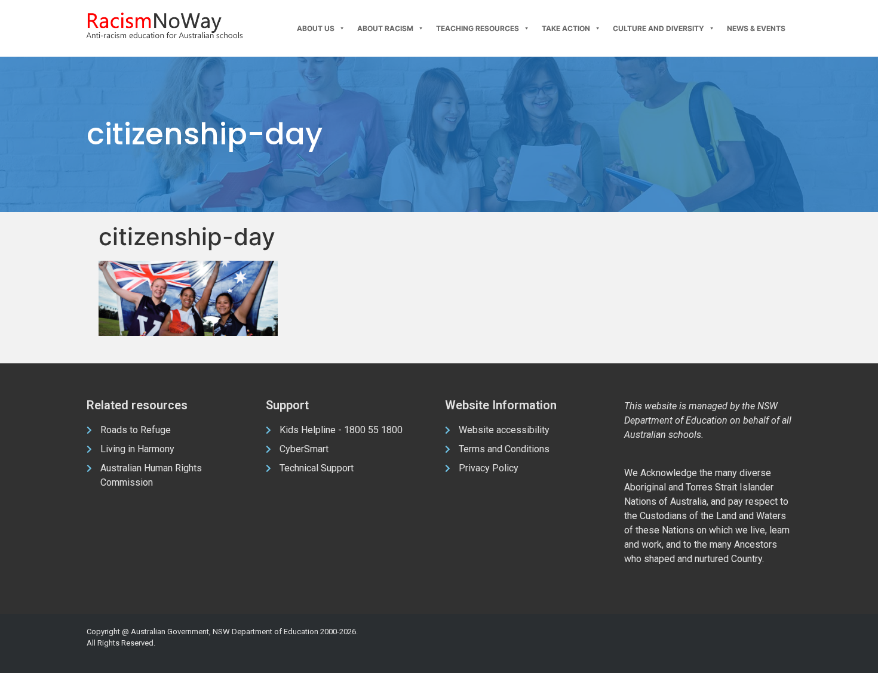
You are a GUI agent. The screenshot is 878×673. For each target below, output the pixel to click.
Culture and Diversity (658, 28)
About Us (315, 28)
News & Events (756, 28)
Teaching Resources (477, 28)
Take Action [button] (566, 28)
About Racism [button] (385, 28)
